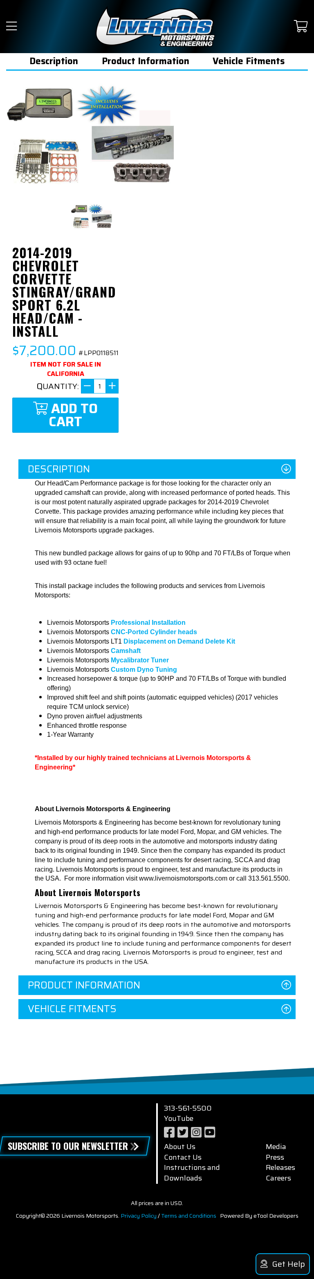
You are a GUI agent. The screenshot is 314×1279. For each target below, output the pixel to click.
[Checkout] (301, 27)
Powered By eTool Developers (259, 1215)
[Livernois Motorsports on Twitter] (182, 1132)
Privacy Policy (139, 1215)
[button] (11, 27)
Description (53, 61)
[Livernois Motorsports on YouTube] (209, 1132)
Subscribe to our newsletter (68, 1145)
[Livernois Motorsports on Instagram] (196, 1132)
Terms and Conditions (188, 1215)
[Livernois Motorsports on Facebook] (169, 1132)
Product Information (145, 61)
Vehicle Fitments (249, 61)
